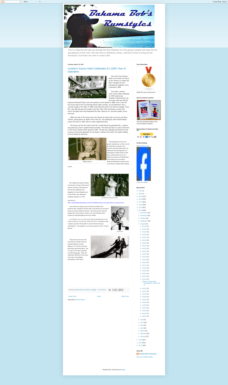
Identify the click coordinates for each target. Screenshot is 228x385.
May (141, 325)
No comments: (102, 289)
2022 (140, 191)
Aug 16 (144, 268)
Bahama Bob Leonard (143, 146)
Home (99, 296)
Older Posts (125, 296)
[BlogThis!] (115, 290)
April (142, 328)
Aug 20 (144, 257)
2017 (140, 202)
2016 (140, 205)
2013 (140, 340)
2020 (140, 194)
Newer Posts (72, 296)
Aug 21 (144, 254)
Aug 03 (144, 310)
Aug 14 (144, 273)
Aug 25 (144, 243)
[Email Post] (109, 289)
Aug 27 (144, 237)
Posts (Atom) (80, 300)
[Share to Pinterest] (122, 290)
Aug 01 (144, 316)
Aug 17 (144, 265)
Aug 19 (144, 259)
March (142, 331)
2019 (140, 196)
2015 (140, 207)
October (143, 218)
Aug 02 (144, 313)
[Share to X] (118, 290)
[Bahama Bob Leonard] (144, 180)
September (144, 221)
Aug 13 (144, 276)
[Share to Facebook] (120, 290)
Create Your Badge (142, 182)
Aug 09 (144, 294)
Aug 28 (144, 234)
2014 (140, 210)
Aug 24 (144, 246)
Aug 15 (144, 271)
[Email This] (113, 290)
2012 (140, 343)
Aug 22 (144, 251)
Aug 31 (144, 226)
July (141, 319)
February (143, 333)
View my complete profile (145, 357)
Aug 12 (144, 279)
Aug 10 (144, 291)
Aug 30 (144, 229)
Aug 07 (144, 299)
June (142, 322)
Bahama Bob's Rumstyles (148, 354)
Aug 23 (144, 248)
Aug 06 (144, 302)
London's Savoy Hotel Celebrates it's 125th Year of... (151, 283)
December (143, 213)
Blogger (122, 370)
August (142, 224)
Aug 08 (144, 297)
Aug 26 (144, 240)
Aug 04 (144, 308)
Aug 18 (144, 262)
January (143, 336)
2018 (140, 199)
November (143, 215)
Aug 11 (144, 288)
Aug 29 (144, 232)
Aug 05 (144, 305)
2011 (140, 345)
